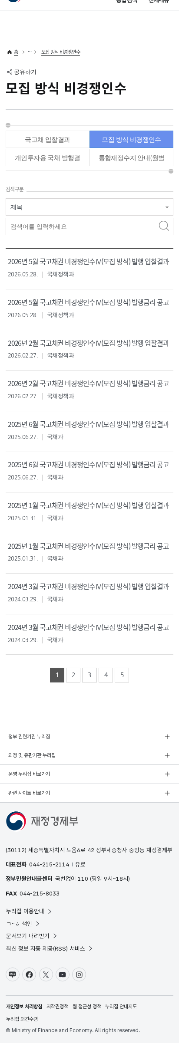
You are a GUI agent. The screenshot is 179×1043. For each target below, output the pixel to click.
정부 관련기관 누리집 (29, 737)
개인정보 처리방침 (24, 1007)
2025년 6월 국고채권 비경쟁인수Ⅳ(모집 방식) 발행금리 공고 (88, 464)
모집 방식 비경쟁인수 (60, 52)
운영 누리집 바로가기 (29, 774)
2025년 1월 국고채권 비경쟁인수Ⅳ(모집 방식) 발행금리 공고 (88, 546)
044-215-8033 (40, 893)
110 (83, 878)
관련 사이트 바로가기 (29, 793)
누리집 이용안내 (25, 911)
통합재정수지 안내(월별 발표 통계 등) (132, 160)
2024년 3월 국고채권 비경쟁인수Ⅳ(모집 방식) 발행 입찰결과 (88, 586)
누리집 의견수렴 (22, 1019)
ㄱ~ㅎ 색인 (19, 923)
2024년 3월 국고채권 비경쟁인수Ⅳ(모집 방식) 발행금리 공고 (88, 627)
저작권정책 (57, 1007)
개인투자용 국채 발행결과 (47, 160)
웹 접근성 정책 (87, 1007)
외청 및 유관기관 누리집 (32, 755)
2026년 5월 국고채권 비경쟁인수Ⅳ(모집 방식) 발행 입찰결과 (88, 261)
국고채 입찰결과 (47, 139)
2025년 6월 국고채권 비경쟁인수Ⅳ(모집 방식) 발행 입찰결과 (88, 424)
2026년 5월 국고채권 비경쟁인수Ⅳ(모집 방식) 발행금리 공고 (88, 302)
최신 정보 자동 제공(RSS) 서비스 (45, 948)
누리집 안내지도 (121, 1007)
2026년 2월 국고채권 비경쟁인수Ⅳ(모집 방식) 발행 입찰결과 (88, 343)
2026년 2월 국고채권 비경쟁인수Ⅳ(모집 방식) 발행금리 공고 (88, 383)
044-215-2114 (49, 864)
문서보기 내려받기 (28, 935)
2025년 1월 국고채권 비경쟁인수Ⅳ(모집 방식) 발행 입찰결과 (88, 505)
